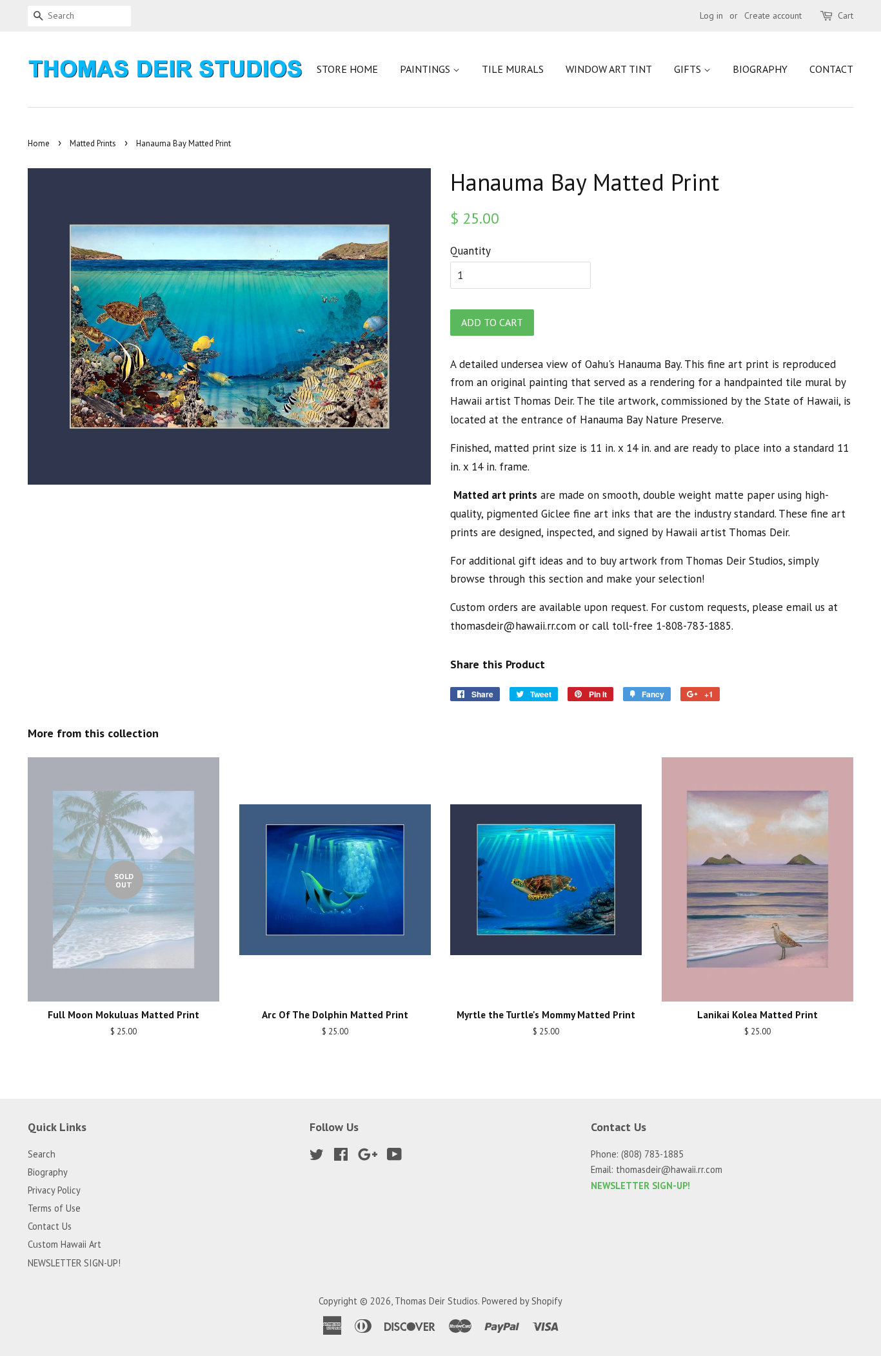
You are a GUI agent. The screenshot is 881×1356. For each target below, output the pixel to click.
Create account (773, 15)
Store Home (347, 69)
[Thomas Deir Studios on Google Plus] (367, 1156)
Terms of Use (54, 1208)
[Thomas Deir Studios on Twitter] (317, 1156)
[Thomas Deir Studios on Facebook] (340, 1156)
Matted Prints (93, 143)
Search (41, 1154)
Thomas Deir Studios (436, 1301)
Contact (831, 69)
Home (39, 143)
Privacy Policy (54, 1190)
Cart (845, 15)
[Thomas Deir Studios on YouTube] (394, 1156)
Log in (711, 15)
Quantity (470, 251)
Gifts (689, 69)
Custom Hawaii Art (64, 1244)
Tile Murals (513, 69)
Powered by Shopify (522, 1301)
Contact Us (50, 1226)
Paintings (426, 69)
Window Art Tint (609, 69)
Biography (760, 69)
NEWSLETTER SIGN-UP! (74, 1263)
